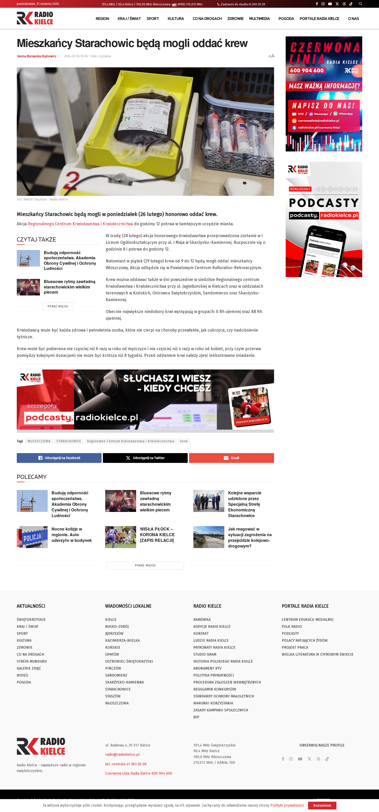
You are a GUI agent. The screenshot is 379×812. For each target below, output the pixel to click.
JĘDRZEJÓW (114, 633)
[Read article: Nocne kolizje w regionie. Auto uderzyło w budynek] (32, 537)
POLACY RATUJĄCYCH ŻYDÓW (305, 640)
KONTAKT (201, 633)
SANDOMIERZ (116, 675)
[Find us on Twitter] (337, 4)
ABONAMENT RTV (207, 668)
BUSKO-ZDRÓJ (117, 626)
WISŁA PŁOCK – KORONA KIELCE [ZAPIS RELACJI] (157, 534)
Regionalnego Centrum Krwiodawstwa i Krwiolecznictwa (80, 223)
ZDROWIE (235, 18)
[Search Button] (360, 4)
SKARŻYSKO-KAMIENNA (124, 682)
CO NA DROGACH (207, 18)
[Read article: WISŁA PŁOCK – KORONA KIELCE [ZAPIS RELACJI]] (120, 537)
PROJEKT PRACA (295, 647)
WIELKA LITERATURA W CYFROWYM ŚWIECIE (317, 654)
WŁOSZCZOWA (39, 441)
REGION (102, 18)
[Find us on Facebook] (317, 4)
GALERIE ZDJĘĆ (29, 668)
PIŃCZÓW (113, 668)
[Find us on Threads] (344, 4)
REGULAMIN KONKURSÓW (214, 689)
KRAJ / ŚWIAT (129, 18)
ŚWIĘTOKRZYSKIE (31, 619)
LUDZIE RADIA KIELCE (211, 640)
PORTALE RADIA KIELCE (319, 18)
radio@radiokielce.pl (122, 754)
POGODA (286, 18)
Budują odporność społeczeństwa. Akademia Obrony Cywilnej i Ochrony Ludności (70, 260)
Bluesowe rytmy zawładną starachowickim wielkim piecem (69, 286)
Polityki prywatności (287, 805)
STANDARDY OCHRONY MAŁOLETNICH (223, 696)
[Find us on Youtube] (330, 4)
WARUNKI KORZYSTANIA (213, 703)
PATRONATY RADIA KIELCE (214, 647)
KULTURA (176, 18)
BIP (196, 717)
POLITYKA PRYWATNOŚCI (213, 675)
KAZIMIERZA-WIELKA (122, 640)
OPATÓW (112, 654)
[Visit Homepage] (36, 19)
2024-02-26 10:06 (76, 56)
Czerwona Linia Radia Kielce (128, 773)
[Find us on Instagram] (323, 4)
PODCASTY (290, 633)
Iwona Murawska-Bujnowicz (37, 56)
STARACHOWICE (68, 441)
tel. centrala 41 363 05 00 (126, 764)
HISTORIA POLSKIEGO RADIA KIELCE (223, 661)
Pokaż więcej (58, 306)
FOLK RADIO (292, 626)
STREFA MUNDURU (32, 661)
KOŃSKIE (112, 647)
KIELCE (111, 619)
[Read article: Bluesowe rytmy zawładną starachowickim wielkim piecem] (28, 287)
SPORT (153, 18)
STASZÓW (113, 696)
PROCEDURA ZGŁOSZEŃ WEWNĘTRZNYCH (227, 682)
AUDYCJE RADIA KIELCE (211, 626)
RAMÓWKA (202, 619)
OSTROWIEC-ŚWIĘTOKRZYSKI (129, 661)
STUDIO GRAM (204, 654)
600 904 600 (162, 773)
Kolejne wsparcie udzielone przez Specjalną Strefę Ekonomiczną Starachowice (244, 504)
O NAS (353, 18)
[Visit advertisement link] (324, 93)
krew (184, 441)
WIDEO (22, 675)
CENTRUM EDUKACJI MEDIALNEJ (307, 619)
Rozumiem (322, 805)
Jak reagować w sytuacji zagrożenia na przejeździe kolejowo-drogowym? (250, 537)
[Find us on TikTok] (350, 4)
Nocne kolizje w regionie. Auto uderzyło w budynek (72, 534)
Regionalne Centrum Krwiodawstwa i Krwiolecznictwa (130, 441)
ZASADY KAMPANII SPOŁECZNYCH (220, 710)
